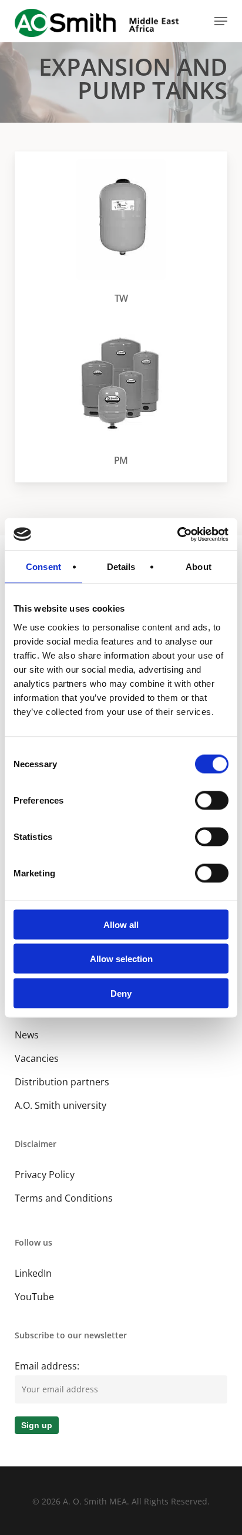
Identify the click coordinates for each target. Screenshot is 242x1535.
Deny (121, 993)
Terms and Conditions (64, 1198)
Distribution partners (62, 1081)
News (27, 1034)
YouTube (34, 1296)
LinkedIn (33, 1273)
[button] (220, 21)
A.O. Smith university (60, 1105)
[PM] (124, 396)
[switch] (211, 800)
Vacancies (37, 1058)
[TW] (124, 234)
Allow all (121, 924)
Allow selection (121, 959)
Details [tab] (121, 567)
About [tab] (198, 567)
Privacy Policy (45, 1174)
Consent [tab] (43, 567)
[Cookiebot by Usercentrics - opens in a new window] (177, 534)
